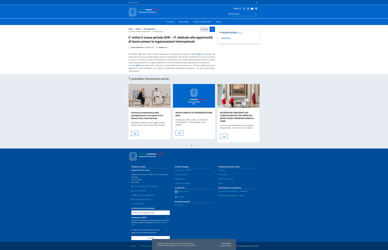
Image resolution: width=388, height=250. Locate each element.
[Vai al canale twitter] (243, 8)
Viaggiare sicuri (180, 179)
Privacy (162, 222)
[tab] (191, 145)
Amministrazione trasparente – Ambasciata (232, 191)
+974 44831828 (139, 186)
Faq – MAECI (179, 205)
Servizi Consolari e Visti (226, 179)
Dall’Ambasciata (149, 28)
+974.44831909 (140, 191)
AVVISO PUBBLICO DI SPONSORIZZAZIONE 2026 (193, 114)
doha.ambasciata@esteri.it (145, 195)
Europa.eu (181, 196)
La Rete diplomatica (181, 174)
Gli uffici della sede (137, 203)
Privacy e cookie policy (147, 246)
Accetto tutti (225, 245)
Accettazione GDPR (138, 217)
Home (131, 28)
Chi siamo (221, 170)
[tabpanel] (150, 113)
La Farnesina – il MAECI (183, 170)
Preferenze (226, 243)
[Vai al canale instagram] (248, 8)
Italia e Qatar (222, 174)
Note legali (132, 246)
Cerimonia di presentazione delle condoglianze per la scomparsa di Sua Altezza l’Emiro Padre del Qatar (147, 115)
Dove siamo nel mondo (182, 183)
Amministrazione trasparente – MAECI (231, 195)
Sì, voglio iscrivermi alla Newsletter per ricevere (145, 230)
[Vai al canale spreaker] (256, 8)
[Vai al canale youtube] (252, 8)
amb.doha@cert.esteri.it (143, 199)
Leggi (136, 133)
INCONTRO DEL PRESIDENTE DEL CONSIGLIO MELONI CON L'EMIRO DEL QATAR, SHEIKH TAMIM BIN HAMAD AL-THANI (237, 117)
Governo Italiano (133, 2)
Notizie (138, 28)
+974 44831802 (152, 186)
